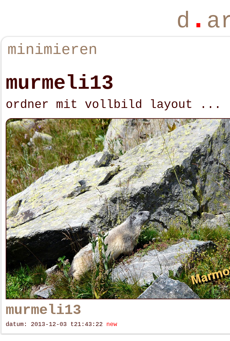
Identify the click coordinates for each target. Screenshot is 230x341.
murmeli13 (43, 310)
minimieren (52, 49)
